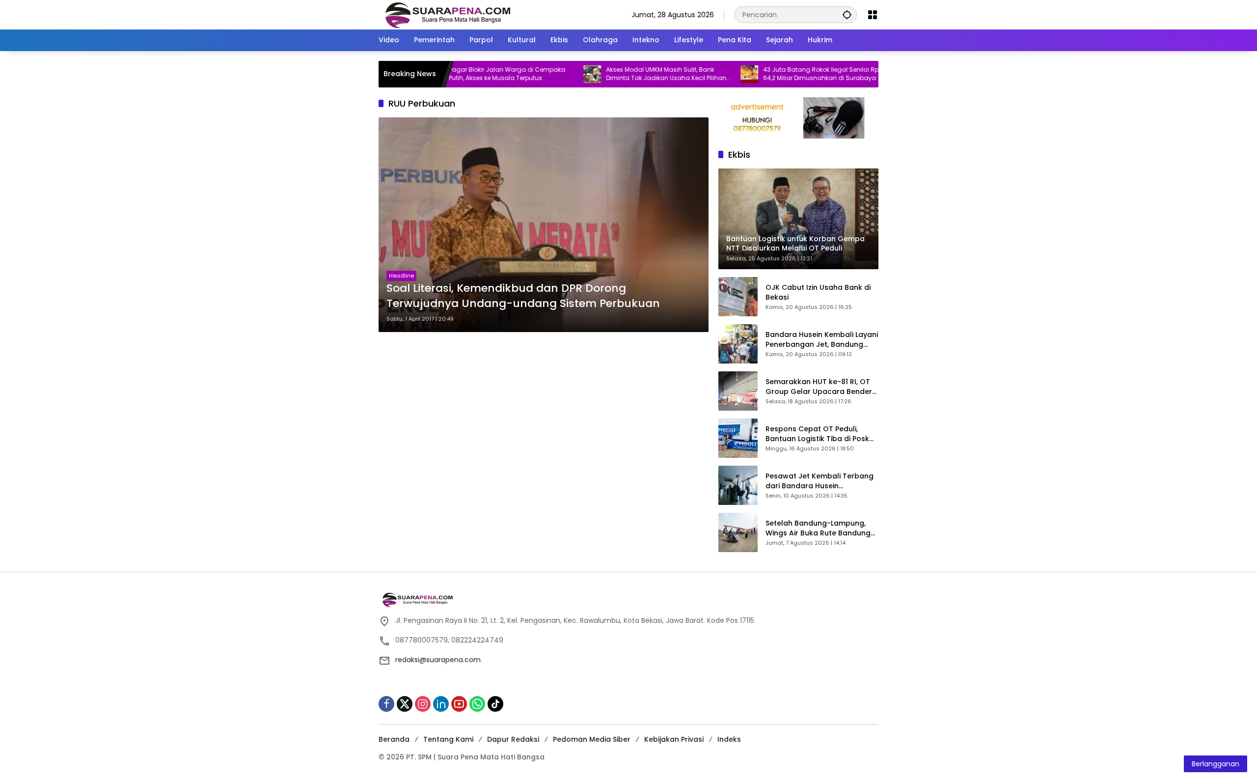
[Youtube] (459, 704)
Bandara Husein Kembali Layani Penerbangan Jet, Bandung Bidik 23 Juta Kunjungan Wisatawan (821, 339)
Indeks (729, 739)
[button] (847, 14)
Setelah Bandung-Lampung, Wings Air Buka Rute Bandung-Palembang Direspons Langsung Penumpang (819, 528)
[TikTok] (495, 704)
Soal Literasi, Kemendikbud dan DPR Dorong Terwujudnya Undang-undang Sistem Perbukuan (523, 296)
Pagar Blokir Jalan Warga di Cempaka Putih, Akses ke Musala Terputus (474, 74)
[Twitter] (404, 704)
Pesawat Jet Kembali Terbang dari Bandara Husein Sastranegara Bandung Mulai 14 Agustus (819, 481)
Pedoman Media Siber (591, 739)
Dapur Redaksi (513, 739)
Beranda (394, 739)
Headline (401, 275)
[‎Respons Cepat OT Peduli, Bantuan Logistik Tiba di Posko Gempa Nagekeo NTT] (738, 438)
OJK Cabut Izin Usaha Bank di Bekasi (818, 292)
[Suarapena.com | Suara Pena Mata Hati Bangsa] (448, 14)
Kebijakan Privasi (674, 739)
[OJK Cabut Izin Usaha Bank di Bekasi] (738, 296)
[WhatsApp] (477, 704)
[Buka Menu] (872, 15)
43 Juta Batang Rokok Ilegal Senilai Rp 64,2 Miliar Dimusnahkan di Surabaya (788, 74)
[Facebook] (386, 704)
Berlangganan (1215, 764)
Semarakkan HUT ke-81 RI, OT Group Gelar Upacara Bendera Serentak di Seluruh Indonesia (821, 386)
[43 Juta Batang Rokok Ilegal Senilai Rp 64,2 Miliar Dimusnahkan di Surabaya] (716, 74)
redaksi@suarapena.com (438, 660)
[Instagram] (423, 704)
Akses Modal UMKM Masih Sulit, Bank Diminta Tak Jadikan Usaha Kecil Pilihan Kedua (633, 74)
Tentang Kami (448, 739)
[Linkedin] (441, 704)
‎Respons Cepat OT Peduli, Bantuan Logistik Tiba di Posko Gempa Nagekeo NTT (819, 434)
